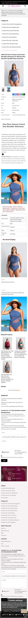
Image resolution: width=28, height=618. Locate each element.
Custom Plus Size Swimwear (15, 10)
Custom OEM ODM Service (8, 488)
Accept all (24, 611)
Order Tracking (5, 546)
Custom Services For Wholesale (9, 493)
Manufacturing (5, 530)
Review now (17, 390)
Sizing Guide (4, 497)
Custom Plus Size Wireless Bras (9, 510)
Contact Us (4, 535)
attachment (6, 452)
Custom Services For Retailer (8, 495)
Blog (2, 533)
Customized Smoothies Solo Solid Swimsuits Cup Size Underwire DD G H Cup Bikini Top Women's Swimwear (20, 354)
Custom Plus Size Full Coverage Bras (10, 503)
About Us (3, 528)
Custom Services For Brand (8, 490)
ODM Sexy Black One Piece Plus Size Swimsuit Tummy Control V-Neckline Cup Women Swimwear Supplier (7, 378)
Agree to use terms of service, (12, 457)
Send (4, 460)
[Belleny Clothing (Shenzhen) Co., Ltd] (14, 6)
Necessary (6, 614)
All (6, 10)
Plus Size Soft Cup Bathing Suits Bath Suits (12, 406)
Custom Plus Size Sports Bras (8, 517)
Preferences (19, 614)
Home (3, 10)
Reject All (7, 611)
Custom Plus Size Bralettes (8, 513)
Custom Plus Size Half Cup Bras (9, 508)
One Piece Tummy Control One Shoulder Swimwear (11, 399)
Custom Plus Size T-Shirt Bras (8, 515)
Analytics (13, 614)
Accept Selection (15, 611)
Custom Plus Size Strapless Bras (9, 506)
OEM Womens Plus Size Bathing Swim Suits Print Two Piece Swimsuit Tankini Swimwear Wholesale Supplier (7, 355)
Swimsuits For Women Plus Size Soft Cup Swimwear (11, 403)
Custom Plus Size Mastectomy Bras (10, 520)
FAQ (2, 543)
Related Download (6, 541)
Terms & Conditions (19, 457)
